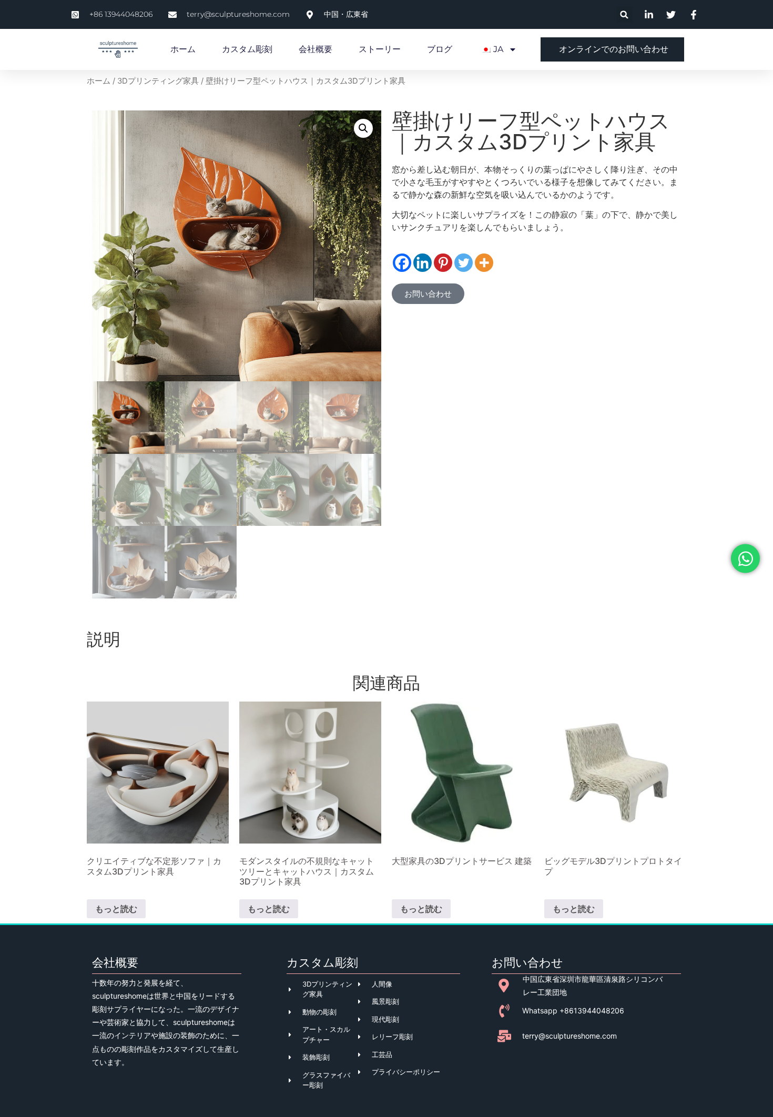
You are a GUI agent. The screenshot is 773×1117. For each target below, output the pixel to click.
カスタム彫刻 (247, 49)
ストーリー (380, 49)
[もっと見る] (484, 262)
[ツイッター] (463, 262)
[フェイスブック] (402, 262)
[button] (624, 14)
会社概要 (315, 49)
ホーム (183, 49)
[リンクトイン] (422, 262)
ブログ (439, 49)
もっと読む (116, 908)
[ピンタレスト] (443, 262)
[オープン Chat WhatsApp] (745, 558)
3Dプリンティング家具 (158, 81)
